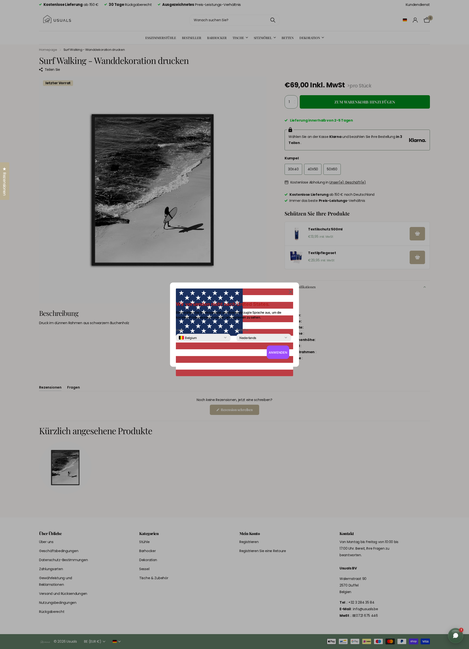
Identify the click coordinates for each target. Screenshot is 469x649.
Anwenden (278, 352)
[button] (290, 291)
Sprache (242, 330)
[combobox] (188, 337)
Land (179, 330)
